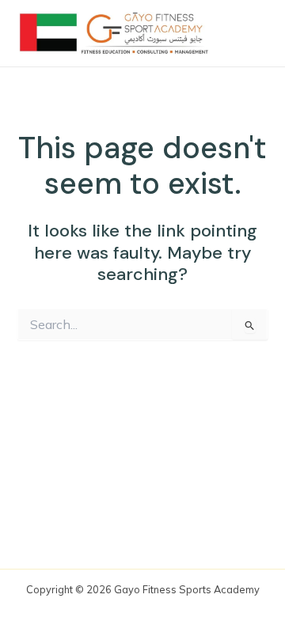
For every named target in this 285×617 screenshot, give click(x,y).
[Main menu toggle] (248, 33)
